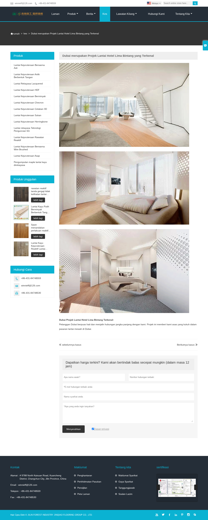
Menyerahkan (73, 429)
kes (105, 14)
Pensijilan (82, 488)
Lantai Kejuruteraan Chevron (29, 102)
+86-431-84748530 (31, 293)
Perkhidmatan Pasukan (89, 481)
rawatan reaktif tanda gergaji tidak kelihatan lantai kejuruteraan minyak (40, 191)
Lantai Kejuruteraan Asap (27, 155)
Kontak (15, 467)
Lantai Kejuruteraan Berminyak (30, 96)
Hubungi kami (156, 14)
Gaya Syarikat (125, 481)
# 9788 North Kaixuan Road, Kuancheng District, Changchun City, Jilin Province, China (43, 477)
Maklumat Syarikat (127, 475)
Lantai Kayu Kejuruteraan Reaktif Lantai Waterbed (38, 246)
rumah (15, 33)
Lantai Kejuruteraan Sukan (27, 115)
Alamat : (14, 475)
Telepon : (15, 491)
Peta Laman (83, 494)
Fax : (13, 497)
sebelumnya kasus (70, 344)
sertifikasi (162, 467)
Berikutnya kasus (186, 344)
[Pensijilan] (177, 488)
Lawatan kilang (125, 14)
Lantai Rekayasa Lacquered (28, 83)
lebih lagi (38, 200)
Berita (89, 14)
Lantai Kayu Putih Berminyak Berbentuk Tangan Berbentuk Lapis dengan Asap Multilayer (40, 209)
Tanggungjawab (126, 488)
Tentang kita (182, 14)
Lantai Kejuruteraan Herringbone (31, 121)
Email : (13, 485)
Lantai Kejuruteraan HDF (26, 90)
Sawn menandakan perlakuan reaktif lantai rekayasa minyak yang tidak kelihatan (40, 227)
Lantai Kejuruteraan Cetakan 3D (30, 109)
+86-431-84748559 (47, 3)
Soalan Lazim (125, 494)
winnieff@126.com (23, 3)
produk (71, 14)
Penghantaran (84, 475)
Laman (55, 14)
